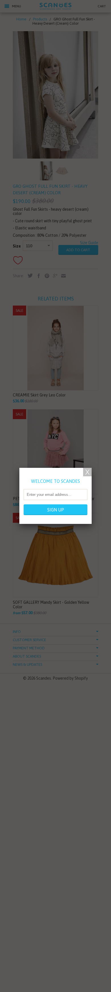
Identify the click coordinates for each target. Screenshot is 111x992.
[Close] (87, 472)
